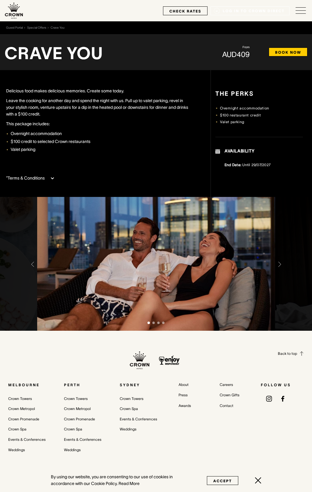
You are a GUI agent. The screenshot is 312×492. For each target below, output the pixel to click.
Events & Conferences (27, 439)
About (184, 385)
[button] (33, 264)
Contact (226, 406)
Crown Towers (20, 399)
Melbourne (24, 385)
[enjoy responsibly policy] (169, 360)
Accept (222, 481)
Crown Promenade (23, 419)
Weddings (16, 450)
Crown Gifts (229, 395)
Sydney (130, 385)
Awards (185, 406)
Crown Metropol (21, 409)
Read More (129, 483)
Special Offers (36, 27)
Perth (72, 385)
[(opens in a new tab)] (269, 398)
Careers (226, 385)
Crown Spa (17, 429)
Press (183, 395)
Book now (288, 52)
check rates (185, 11)
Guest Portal (14, 27)
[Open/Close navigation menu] (301, 10)
